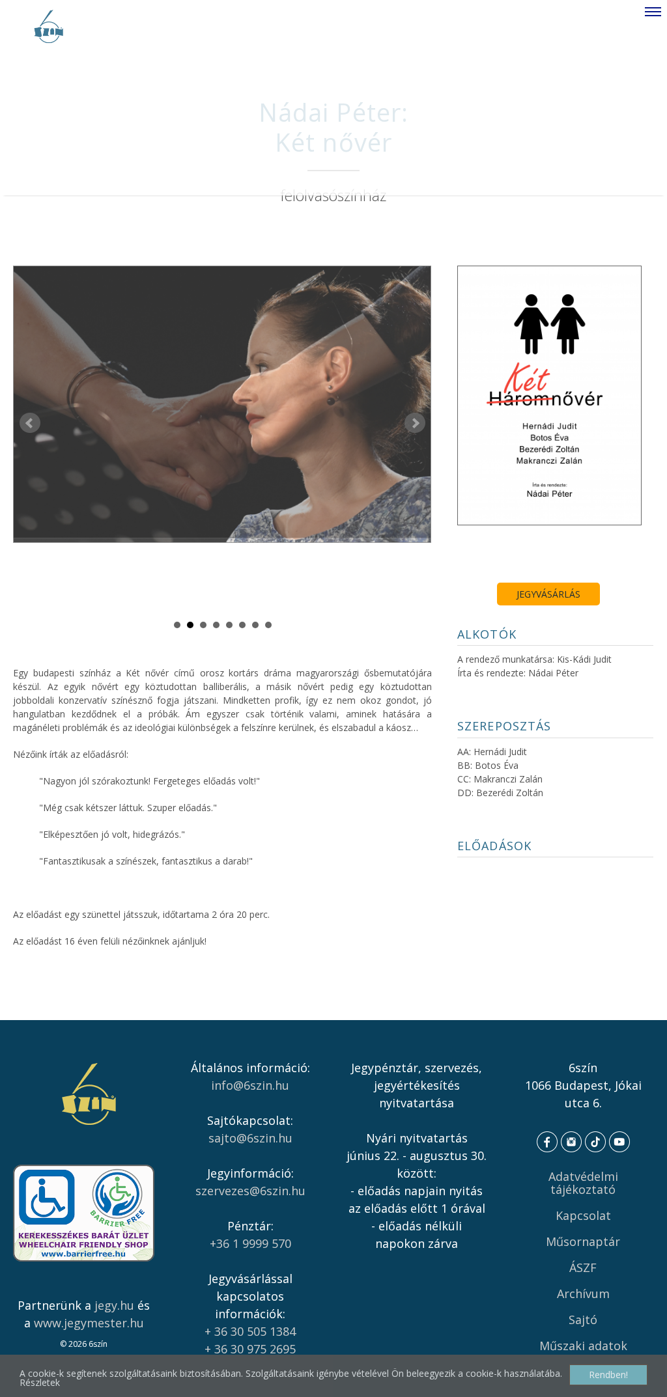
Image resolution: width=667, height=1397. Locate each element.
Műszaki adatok (583, 1345)
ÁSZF (583, 1267)
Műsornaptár (583, 1241)
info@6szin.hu (250, 1085)
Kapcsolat (583, 1215)
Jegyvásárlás (548, 594)
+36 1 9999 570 (250, 1243)
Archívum (583, 1293)
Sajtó (583, 1319)
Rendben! (608, 1374)
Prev (30, 423)
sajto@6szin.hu (250, 1138)
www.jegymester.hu (89, 1323)
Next (414, 423)
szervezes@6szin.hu (250, 1190)
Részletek (40, 1382)
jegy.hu (114, 1305)
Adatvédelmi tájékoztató (583, 1183)
